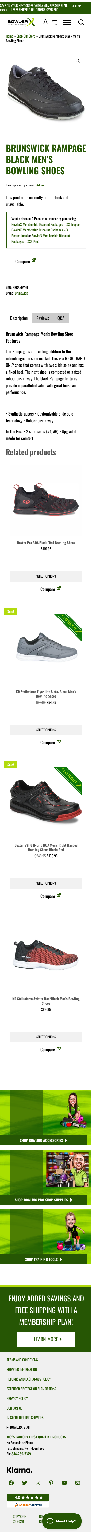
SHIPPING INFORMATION (22, 1369)
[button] (78, 61)
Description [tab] (19, 318)
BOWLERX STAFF (20, 1427)
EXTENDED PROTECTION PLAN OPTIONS (31, 1388)
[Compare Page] (33, 261)
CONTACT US (14, 1408)
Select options (46, 576)
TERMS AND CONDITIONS (22, 1359)
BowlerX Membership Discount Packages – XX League (46, 224)
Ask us (40, 185)
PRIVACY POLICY (17, 1398)
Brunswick (21, 293)
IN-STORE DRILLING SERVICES (25, 1417)
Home (9, 36)
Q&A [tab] (60, 318)
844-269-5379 (21, 1453)
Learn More (46, 1339)
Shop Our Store (26, 36)
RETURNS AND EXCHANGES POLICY (29, 1379)
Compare (22, 261)
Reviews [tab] (42, 318)
